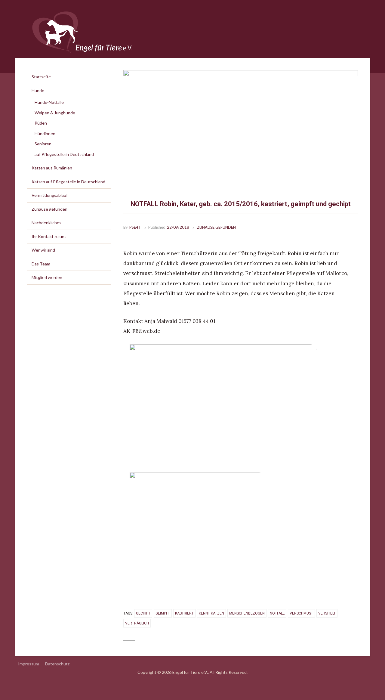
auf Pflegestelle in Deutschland (64, 154)
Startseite (41, 76)
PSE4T (135, 227)
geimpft (163, 613)
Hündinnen (45, 133)
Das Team (41, 263)
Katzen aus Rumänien (52, 167)
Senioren (43, 143)
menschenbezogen (247, 613)
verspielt (327, 613)
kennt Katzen (211, 613)
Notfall (277, 613)
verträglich (137, 623)
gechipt (143, 613)
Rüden (41, 122)
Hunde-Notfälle (49, 102)
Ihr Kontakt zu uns (49, 236)
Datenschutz (57, 663)
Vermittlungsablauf (50, 195)
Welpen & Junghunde (55, 112)
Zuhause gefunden (216, 227)
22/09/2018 (178, 227)
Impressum (28, 663)
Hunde (38, 90)
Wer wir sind (43, 249)
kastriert (184, 613)
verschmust (301, 613)
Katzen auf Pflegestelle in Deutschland (68, 181)
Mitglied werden (47, 277)
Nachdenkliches (46, 222)
